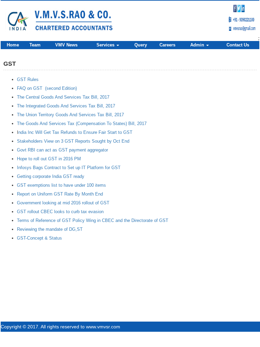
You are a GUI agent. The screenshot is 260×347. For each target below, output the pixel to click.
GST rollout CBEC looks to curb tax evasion (60, 211)
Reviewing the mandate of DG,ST (50, 229)
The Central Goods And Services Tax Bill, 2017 (63, 97)
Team (35, 44)
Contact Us (237, 44)
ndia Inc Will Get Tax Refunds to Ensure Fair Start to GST (75, 132)
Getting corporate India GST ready (50, 176)
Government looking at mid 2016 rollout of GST (63, 202)
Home (13, 44)
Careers (167, 44)
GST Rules (28, 79)
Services (106, 44)
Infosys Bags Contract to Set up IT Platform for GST (69, 167)
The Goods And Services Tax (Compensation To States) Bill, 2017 (82, 123)
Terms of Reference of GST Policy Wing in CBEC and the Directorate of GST (92, 220)
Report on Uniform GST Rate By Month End (60, 194)
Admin (197, 44)
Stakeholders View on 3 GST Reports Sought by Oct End (73, 141)
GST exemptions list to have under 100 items (61, 185)
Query (140, 44)
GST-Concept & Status (39, 238)
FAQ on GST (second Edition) (47, 88)
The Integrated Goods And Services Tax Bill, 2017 (66, 105)
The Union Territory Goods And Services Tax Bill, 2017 (70, 114)
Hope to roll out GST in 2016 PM (49, 158)
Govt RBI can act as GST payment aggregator (62, 149)
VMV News (66, 44)
